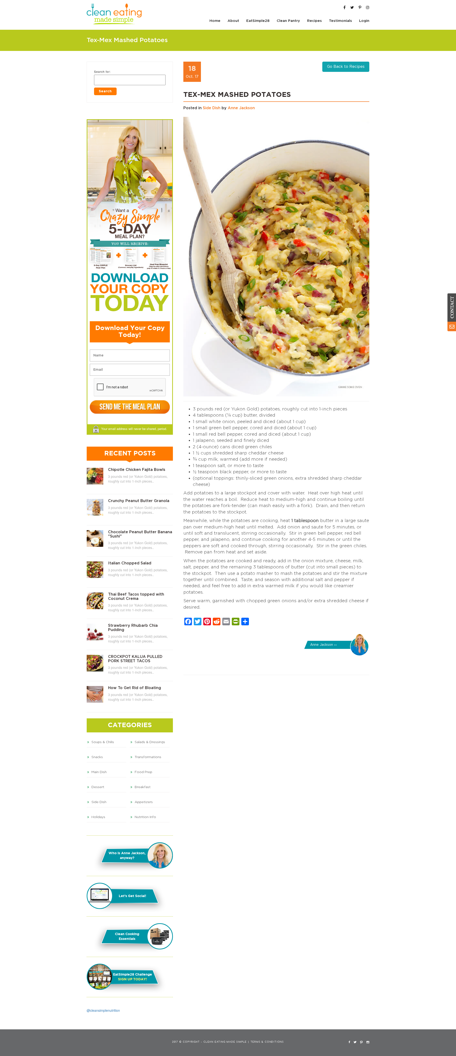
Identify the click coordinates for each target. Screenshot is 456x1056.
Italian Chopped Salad (129, 563)
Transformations (148, 757)
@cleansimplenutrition (103, 1010)
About (233, 21)
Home (214, 21)
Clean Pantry (288, 21)
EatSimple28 (258, 21)
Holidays (98, 817)
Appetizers (144, 802)
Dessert (97, 787)
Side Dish (211, 108)
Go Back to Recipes (346, 67)
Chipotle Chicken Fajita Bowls (136, 470)
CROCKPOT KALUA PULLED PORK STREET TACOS (135, 659)
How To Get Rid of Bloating (134, 688)
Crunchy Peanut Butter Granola (138, 501)
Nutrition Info (145, 817)
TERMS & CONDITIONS (267, 1042)
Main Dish (99, 772)
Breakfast (143, 787)
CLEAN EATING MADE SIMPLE (225, 1042)
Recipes (314, 21)
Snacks (97, 757)
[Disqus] (276, 744)
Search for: (102, 71)
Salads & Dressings (150, 742)
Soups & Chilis (102, 742)
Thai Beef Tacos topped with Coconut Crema (136, 596)
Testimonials (340, 21)
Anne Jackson (241, 108)
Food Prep (143, 772)
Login (364, 21)
